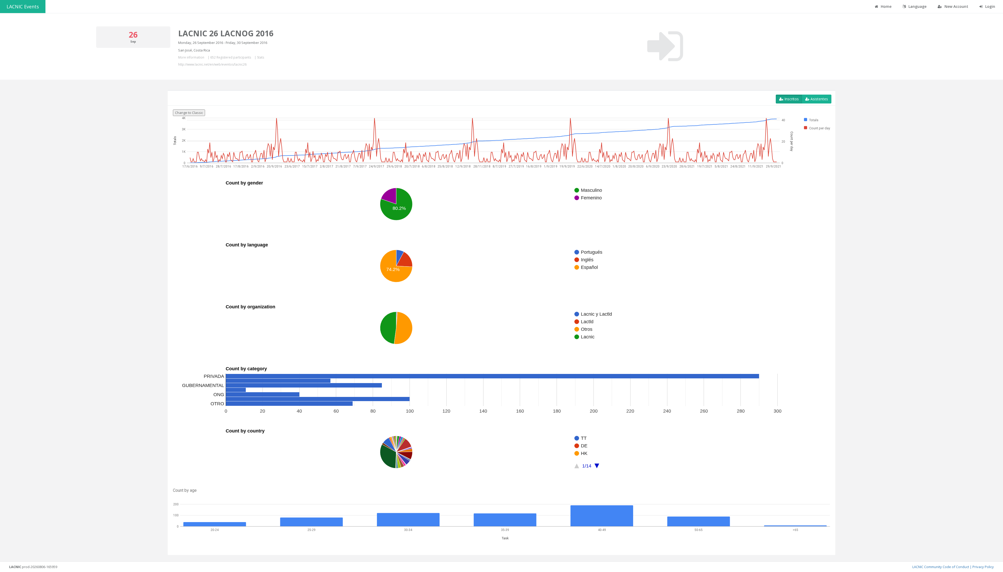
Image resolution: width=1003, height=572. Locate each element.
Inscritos (791, 98)
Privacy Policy (983, 566)
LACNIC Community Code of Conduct (940, 566)
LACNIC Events (23, 6)
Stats (260, 57)
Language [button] (916, 6)
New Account (955, 6)
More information (191, 57)
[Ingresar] (665, 46)
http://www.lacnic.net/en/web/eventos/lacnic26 (212, 64)
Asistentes (818, 98)
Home (885, 6)
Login (989, 6)
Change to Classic (189, 112)
